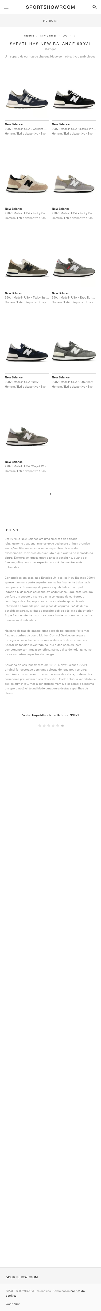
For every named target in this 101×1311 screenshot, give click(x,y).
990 (65, 35)
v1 (75, 35)
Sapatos (29, 35)
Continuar (13, 1304)
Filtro (50, 20)
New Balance (48, 35)
